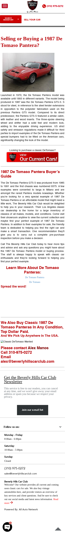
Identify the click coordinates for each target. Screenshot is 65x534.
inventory (55, 210)
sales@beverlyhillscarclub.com (20, 473)
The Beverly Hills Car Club (21, 244)
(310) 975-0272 (14, 468)
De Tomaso (34, 282)
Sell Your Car (32, 19)
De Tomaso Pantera (34, 277)
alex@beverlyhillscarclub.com (27, 362)
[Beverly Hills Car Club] (32, 12)
